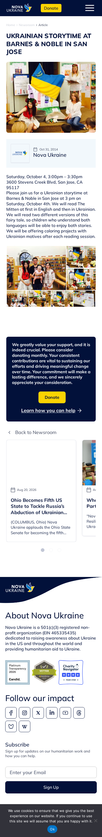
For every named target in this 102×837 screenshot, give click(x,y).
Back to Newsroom (35, 432)
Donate (51, 8)
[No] (95, 820)
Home (10, 25)
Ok (52, 829)
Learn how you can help (48, 410)
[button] (42, 550)
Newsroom (27, 25)
